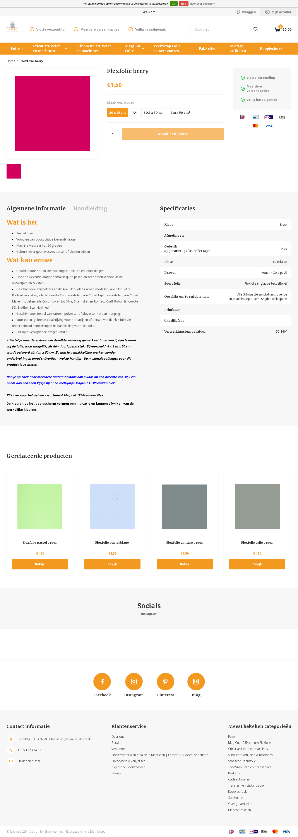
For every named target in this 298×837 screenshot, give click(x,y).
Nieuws (116, 773)
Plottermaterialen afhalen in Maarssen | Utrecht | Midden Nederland (159, 755)
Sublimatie (235, 798)
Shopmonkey (54, 831)
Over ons (117, 736)
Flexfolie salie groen (257, 543)
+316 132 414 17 (29, 750)
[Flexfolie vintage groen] (185, 507)
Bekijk (40, 564)
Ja (173, 3)
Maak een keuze (120, 102)
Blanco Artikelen (239, 810)
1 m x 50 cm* (180, 113)
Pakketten (208, 48)
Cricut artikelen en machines (47, 48)
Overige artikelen (238, 48)
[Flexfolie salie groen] (257, 507)
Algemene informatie (36, 208)
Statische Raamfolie (242, 761)
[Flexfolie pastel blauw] (112, 507)
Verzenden (119, 749)
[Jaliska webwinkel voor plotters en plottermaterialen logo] (12, 29)
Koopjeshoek (271, 48)
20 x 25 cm (117, 113)
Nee (183, 3)
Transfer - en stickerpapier (246, 785)
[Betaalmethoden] (242, 117)
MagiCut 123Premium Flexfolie (249, 743)
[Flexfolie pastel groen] (40, 507)
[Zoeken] (255, 29)
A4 (135, 113)
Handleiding (90, 208)
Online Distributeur (93, 831)
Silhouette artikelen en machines (94, 48)
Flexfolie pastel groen (39, 543)
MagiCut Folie (132, 48)
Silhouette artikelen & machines (250, 755)
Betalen (116, 743)
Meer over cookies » (202, 3)
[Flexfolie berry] (52, 113)
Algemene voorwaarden (128, 767)
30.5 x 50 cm (153, 113)
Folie (15, 48)
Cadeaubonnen (239, 779)
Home (11, 61)
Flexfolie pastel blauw (112, 543)
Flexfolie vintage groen (184, 543)
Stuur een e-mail (29, 761)
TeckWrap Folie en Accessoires (167, 48)
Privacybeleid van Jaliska (128, 761)
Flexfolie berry (32, 61)
